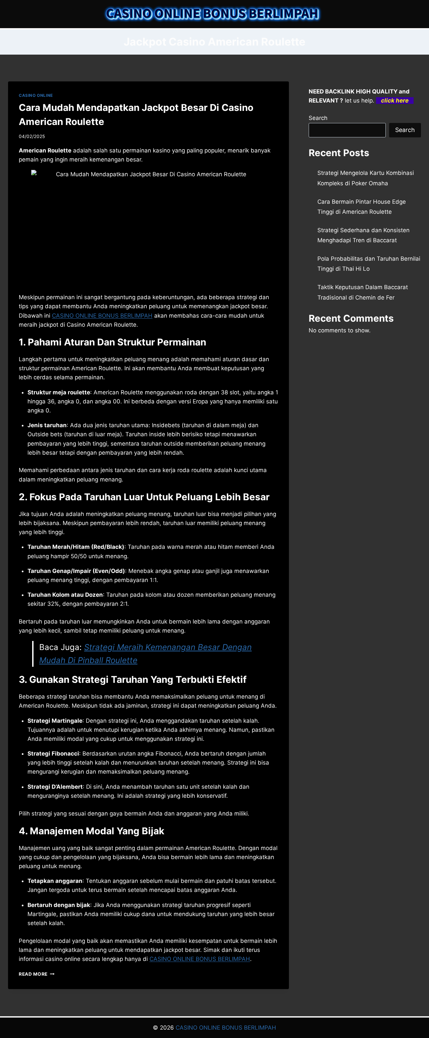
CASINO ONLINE (36, 95)
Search (318, 118)
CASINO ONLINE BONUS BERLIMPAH (102, 315)
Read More (37, 974)
